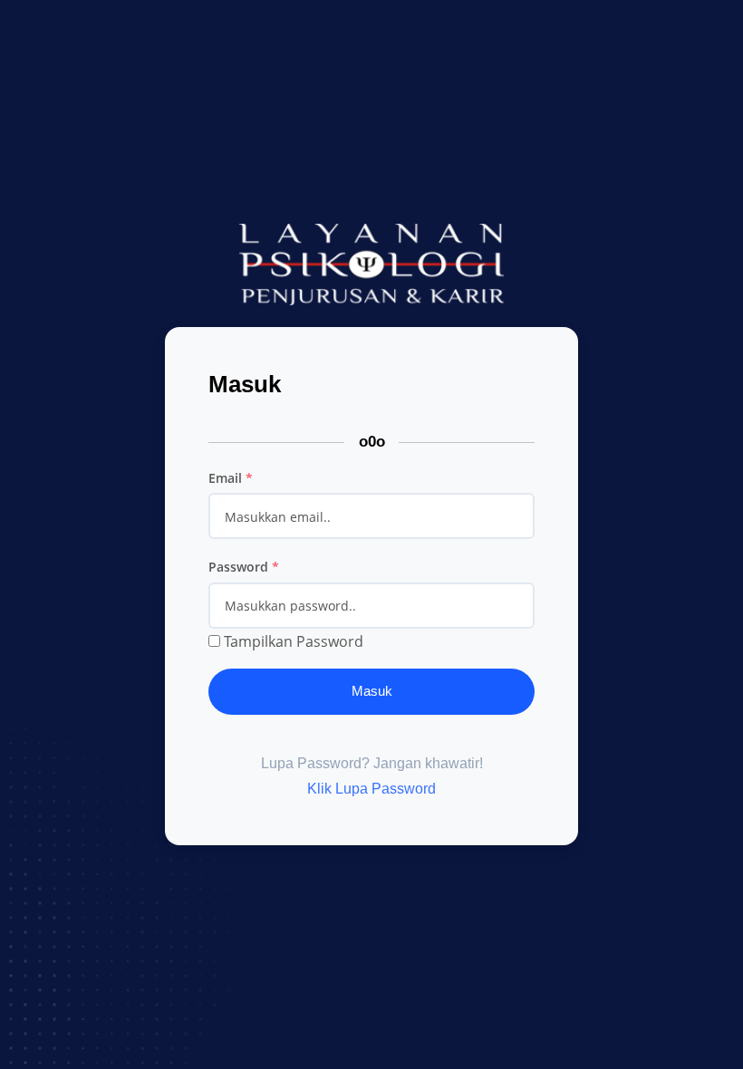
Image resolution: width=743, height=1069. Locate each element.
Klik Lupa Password (371, 788)
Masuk (372, 690)
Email (230, 477)
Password (243, 566)
